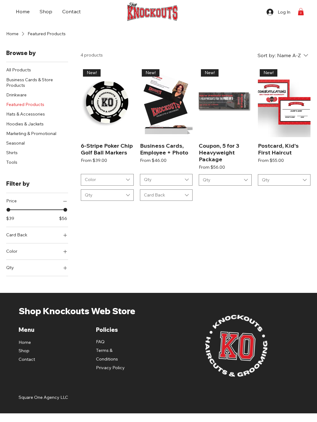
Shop (24, 350)
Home (25, 342)
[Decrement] (203, 195)
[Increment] (246, 195)
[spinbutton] (225, 195)
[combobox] (107, 180)
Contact (27, 359)
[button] (301, 11)
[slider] (8, 209)
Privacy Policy (110, 367)
